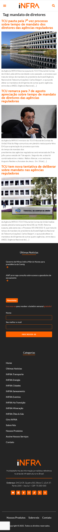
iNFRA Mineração (14, 408)
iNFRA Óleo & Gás (15, 413)
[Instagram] (29, 493)
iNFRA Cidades (13, 385)
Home (9, 363)
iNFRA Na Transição (15, 402)
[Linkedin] (18, 493)
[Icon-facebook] (24, 493)
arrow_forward (7, 267)
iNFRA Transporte (15, 374)
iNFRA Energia (13, 379)
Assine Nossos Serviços (17, 436)
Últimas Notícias (14, 368)
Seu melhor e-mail (14, 322)
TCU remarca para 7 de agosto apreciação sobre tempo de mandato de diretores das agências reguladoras (28, 96)
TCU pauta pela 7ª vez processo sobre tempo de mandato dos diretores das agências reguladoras (27, 24)
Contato (10, 442)
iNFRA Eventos (13, 396)
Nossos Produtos (14, 430)
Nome (8, 313)
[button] (4, 5)
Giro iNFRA (11, 419)
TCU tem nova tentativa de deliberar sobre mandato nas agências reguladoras (28, 170)
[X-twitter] (40, 493)
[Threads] (45, 493)
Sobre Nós (11, 425)
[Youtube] (13, 493)
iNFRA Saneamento (15, 391)
